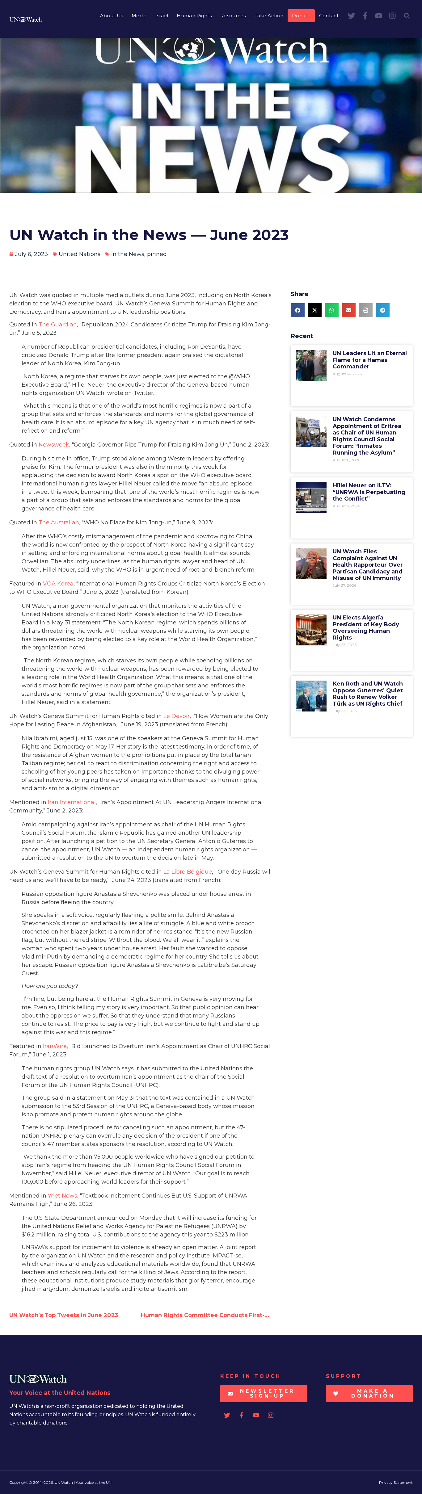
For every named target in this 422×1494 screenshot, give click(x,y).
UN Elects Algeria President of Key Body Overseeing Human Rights (366, 627)
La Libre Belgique (187, 871)
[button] (407, 16)
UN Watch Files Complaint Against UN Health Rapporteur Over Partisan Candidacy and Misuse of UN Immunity (368, 564)
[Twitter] (351, 15)
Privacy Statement (396, 1482)
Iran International (72, 802)
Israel (161, 16)
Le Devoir (176, 716)
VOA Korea (58, 583)
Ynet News (62, 1195)
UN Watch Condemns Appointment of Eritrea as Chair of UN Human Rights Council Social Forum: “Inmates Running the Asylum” (367, 436)
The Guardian (58, 324)
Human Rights (194, 16)
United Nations (79, 254)
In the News (127, 254)
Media (139, 16)
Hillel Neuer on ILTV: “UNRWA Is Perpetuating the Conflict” (369, 492)
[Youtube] (378, 15)
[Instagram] (392, 15)
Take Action (269, 16)
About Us (111, 16)
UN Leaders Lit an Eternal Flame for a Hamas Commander (370, 360)
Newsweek (54, 444)
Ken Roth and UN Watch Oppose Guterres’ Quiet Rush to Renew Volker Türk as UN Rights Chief (368, 693)
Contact (329, 16)
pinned (157, 254)
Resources (233, 16)
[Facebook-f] (365, 15)
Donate (301, 16)
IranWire (55, 1046)
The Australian (59, 522)
